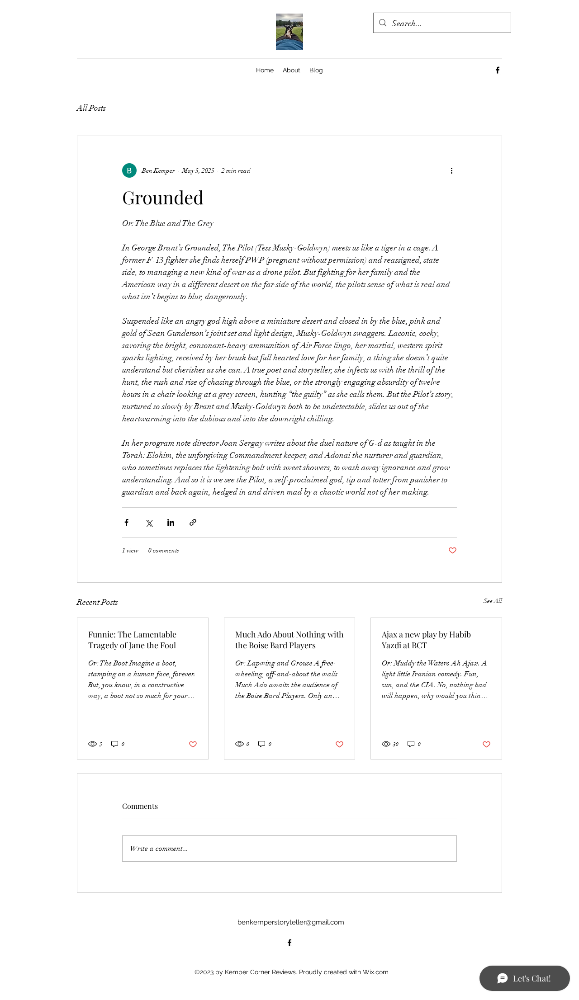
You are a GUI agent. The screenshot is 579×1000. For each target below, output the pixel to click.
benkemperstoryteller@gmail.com (290, 922)
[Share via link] (193, 522)
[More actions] (451, 170)
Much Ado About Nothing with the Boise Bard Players (289, 640)
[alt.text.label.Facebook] (497, 70)
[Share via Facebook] (126, 522)
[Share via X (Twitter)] (148, 522)
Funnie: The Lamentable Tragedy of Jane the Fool (132, 640)
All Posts (91, 108)
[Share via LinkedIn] (170, 522)
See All (493, 601)
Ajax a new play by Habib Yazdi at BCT (426, 640)
